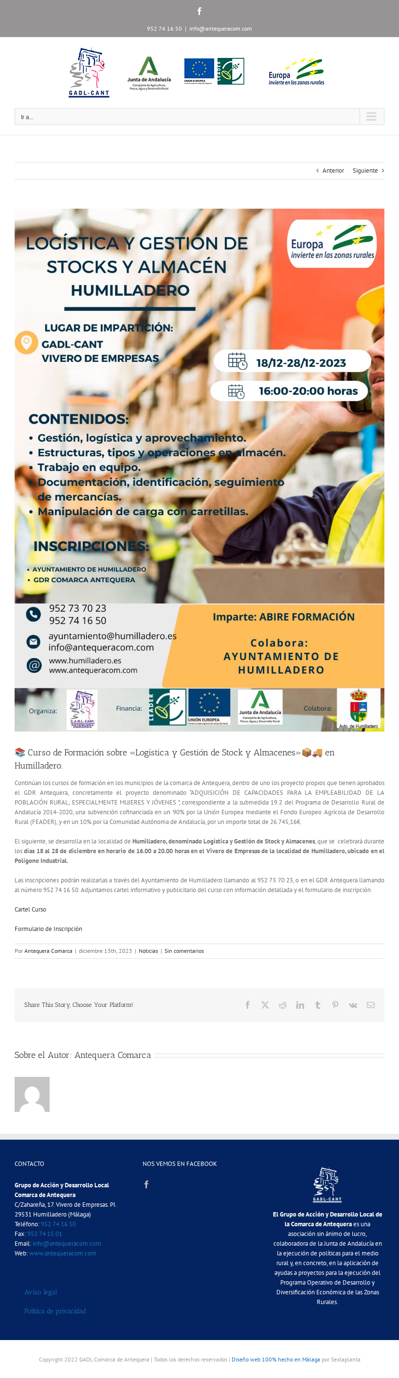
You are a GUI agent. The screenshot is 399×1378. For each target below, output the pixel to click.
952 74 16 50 (58, 1224)
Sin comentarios (184, 950)
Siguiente (365, 170)
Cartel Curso (30, 909)
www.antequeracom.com (62, 1253)
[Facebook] (146, 1184)
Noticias (148, 950)
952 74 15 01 (44, 1234)
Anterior (333, 170)
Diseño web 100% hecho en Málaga (276, 1359)
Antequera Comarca (48, 950)
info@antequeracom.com (220, 28)
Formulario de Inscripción (49, 929)
